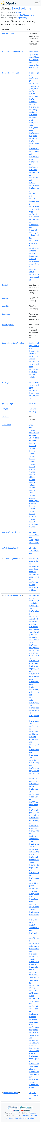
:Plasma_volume (33, 583)
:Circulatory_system (34, 134)
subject (6, 382)
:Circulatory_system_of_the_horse (34, 86)
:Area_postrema (33, 607)
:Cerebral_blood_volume (34, 797)
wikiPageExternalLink (12, 52)
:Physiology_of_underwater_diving (34, 812)
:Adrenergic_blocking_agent (34, 820)
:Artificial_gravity (34, 884)
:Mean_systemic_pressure (34, 1035)
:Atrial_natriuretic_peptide (34, 763)
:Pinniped (34, 708)
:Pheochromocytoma (34, 646)
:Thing (32, 409)
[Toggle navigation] (37, 3)
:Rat (31, 141)
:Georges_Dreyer (34, 986)
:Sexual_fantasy (33, 785)
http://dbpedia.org (26, 15)
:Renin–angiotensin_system (34, 839)
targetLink (8, 324)
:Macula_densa (33, 968)
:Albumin (34, 149)
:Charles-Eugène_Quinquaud (34, 668)
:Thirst (33, 954)
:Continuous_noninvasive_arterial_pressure (34, 631)
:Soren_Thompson (33, 779)
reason (6, 314)
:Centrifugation (33, 178)
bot (5, 285)
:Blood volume (32, 427)
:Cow (32, 198)
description (8, 33)
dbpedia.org (22, 17)
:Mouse (33, 138)
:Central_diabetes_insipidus (34, 859)
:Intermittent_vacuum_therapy (34, 1043)
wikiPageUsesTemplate (13, 343)
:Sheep (33, 115)
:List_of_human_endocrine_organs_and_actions (34, 977)
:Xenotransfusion (33, 1015)
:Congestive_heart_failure (34, 235)
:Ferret (33, 169)
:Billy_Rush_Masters (34, 963)
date (5, 298)
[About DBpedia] (8, 3)
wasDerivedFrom (11, 532)
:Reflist (33, 372)
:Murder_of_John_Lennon (34, 692)
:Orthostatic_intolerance (34, 914)
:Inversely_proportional (34, 264)
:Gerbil (33, 230)
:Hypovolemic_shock (33, 617)
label (5, 417)
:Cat (31, 91)
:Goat (32, 104)
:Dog (32, 94)
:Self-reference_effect (34, 927)
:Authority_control (33, 352)
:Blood (33, 101)
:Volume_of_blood (34, 588)
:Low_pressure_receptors (34, 1001)
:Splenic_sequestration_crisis (34, 1022)
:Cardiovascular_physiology (34, 209)
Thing (18, 12)
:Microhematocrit (34, 249)
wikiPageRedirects (12, 558)
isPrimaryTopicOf (10, 548)
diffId (6, 306)
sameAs (6, 425)
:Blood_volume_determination (34, 569)
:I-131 (32, 253)
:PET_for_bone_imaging (34, 804)
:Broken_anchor (33, 357)
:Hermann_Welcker (33, 826)
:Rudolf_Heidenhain (34, 601)
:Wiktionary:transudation (34, 277)
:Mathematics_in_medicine (34, 219)
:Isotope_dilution (34, 900)
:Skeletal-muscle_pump (34, 1058)
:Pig (31, 99)
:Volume (33, 167)
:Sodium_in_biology (34, 622)
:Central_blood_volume (33, 561)
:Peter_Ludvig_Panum (34, 769)
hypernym (8, 403)
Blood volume (21, 8)
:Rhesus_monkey (33, 225)
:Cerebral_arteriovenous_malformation (34, 947)
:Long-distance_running (33, 739)
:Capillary (34, 185)
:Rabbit (33, 112)
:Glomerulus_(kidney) (34, 732)
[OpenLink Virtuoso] (12, 1107)
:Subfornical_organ (34, 889)
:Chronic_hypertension (34, 243)
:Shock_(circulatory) (34, 957)
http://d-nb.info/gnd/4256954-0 (34, 500)
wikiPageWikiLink (10, 73)
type (5, 409)
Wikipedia (32, 1113)
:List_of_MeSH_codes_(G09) (34, 993)
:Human (33, 96)
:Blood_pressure (34, 596)
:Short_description (34, 375)
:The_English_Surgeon (34, 662)
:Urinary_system (34, 756)
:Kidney (33, 109)
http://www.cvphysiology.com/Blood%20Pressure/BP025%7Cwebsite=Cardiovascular (34, 60)
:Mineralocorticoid (34, 845)
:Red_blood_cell (33, 163)
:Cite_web (34, 369)
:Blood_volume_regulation (34, 577)
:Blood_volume (34, 550)
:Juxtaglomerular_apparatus (34, 852)
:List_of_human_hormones (34, 676)
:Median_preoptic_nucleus (34, 640)
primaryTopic (10, 1092)
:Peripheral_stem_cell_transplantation (34, 654)
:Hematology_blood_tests (34, 346)
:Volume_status (34, 270)
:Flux (32, 183)
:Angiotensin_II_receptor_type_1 (34, 1050)
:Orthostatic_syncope (34, 1028)
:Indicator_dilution (34, 257)
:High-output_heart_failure (34, 907)
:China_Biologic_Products (34, 867)
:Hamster (34, 107)
